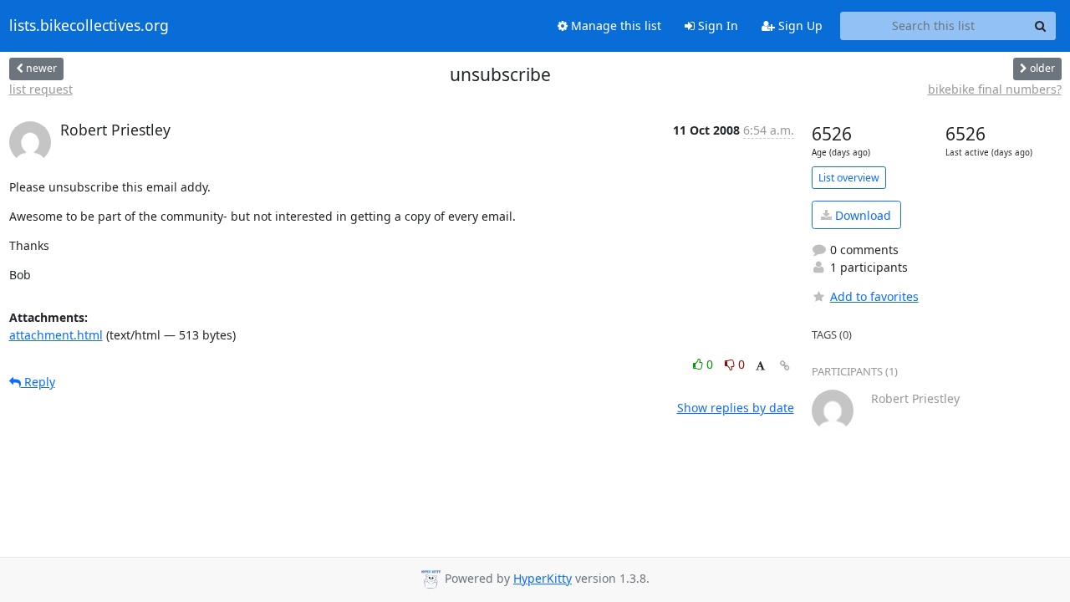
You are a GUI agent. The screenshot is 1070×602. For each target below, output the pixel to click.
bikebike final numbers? (995, 89)
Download (861, 215)
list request (41, 89)
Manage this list (614, 25)
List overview (848, 178)
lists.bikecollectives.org (89, 26)
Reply (38, 382)
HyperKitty (542, 578)
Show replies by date (735, 408)
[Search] (1041, 26)
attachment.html (56, 335)
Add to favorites (874, 296)
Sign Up (799, 25)
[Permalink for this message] (785, 366)
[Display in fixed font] (760, 366)
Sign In (716, 25)
